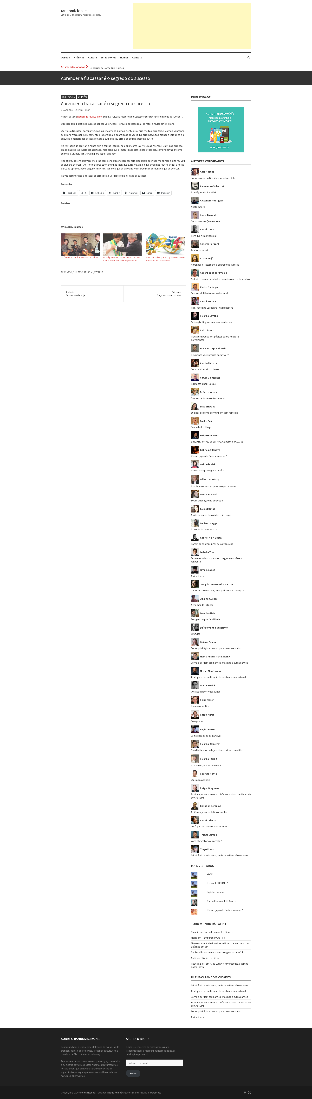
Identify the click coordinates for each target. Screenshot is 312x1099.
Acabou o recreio (200, 250)
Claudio (195, 932)
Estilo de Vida (108, 57)
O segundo (197, 721)
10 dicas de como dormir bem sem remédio (214, 412)
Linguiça (195, 633)
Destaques (68, 96)
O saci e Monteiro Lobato (205, 369)
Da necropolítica (200, 706)
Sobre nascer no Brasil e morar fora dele (213, 178)
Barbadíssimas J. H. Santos (221, 901)
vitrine (98, 272)
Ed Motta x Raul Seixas (203, 383)
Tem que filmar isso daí (203, 235)
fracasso (66, 272)
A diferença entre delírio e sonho (209, 812)
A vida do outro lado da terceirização (211, 515)
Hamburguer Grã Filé (213, 937)
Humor (124, 57)
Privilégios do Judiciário (204, 192)
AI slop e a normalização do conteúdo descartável (218, 677)
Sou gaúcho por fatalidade (205, 619)
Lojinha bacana (215, 892)
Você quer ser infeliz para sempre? (210, 826)
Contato (137, 57)
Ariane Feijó (83, 109)
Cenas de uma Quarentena (205, 221)
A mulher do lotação (202, 604)
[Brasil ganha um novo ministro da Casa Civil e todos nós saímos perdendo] (123, 244)
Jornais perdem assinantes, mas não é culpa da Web (219, 662)
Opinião (65, 57)
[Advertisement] (192, 26)
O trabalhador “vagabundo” (206, 691)
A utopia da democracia (204, 529)
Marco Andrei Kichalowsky (205, 943)
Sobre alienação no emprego (207, 500)
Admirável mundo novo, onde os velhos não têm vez (219, 855)
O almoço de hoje (200, 779)
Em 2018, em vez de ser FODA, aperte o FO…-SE (217, 441)
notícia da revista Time (90, 116)
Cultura (92, 57)
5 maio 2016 (67, 109)
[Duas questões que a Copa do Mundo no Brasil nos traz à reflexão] (165, 244)
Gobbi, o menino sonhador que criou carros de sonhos (220, 279)
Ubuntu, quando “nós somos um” (209, 456)
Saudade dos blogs (201, 427)
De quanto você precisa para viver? (210, 354)
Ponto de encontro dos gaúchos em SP (221, 952)
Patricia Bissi (198, 963)
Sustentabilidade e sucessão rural (209, 293)
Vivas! (210, 873)
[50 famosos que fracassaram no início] (80, 244)
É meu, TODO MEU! (217, 883)
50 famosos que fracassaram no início (79, 257)
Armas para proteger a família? (208, 470)
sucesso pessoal (83, 272)
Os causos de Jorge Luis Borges (107, 67)
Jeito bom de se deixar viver (206, 735)
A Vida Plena (197, 576)
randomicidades (74, 10)
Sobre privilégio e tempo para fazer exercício (215, 648)
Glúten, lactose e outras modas (208, 398)
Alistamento (198, 206)
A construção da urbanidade (206, 765)
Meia (216, 958)
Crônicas (79, 57)
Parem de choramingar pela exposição (212, 543)
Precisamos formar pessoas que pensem (213, 486)
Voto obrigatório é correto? (206, 841)
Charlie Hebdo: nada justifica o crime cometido (216, 750)
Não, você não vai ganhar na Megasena (212, 307)
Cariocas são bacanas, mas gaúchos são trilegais (217, 590)
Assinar (133, 1073)
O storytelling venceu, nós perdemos (211, 322)
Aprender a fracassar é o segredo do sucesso (215, 264)
